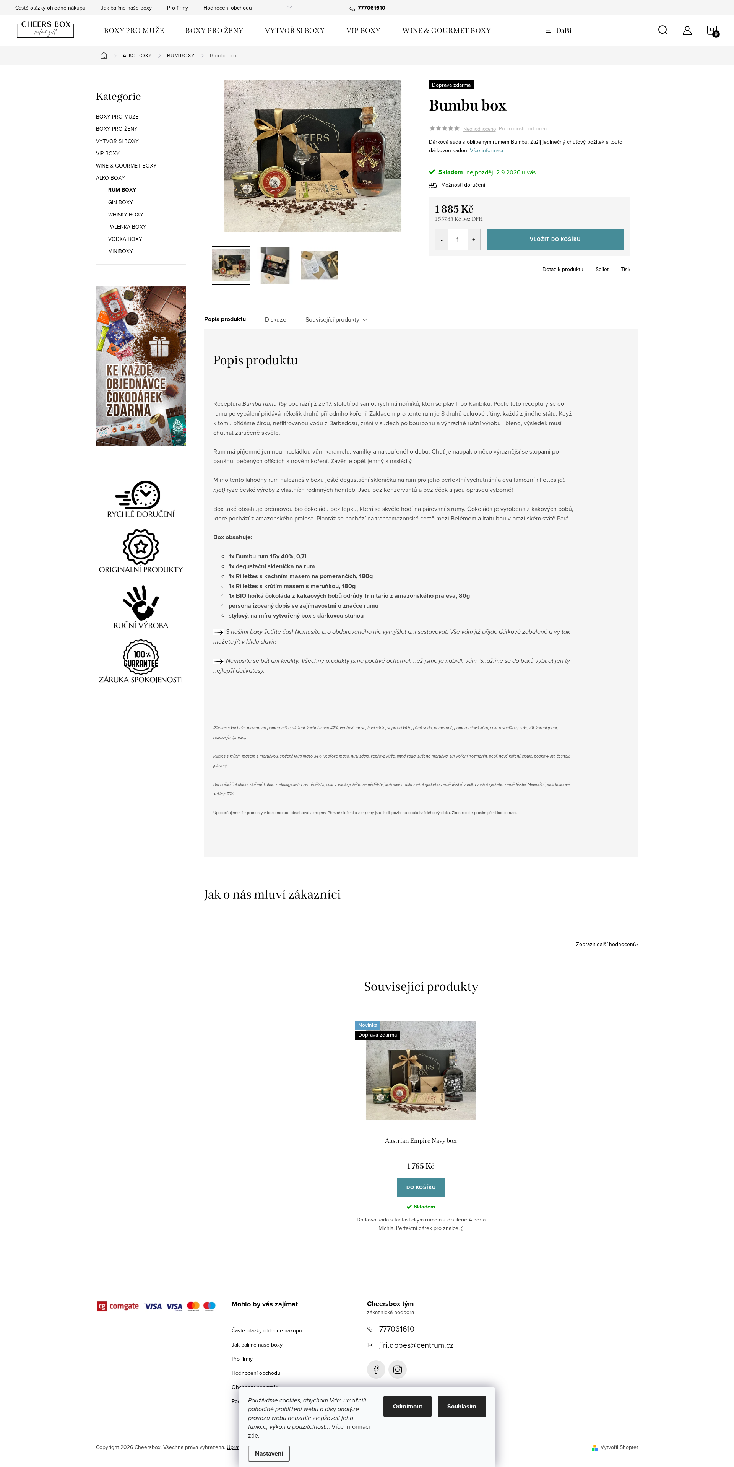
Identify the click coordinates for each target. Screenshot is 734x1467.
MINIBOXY (120, 251)
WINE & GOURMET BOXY (126, 165)
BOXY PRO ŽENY (117, 129)
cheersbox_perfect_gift (397, 1369)
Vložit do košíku (555, 239)
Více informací (486, 150)
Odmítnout (407, 1406)
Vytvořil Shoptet (619, 1447)
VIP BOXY (108, 153)
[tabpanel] (421, 1132)
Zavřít (471, 267)
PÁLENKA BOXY (127, 227)
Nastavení (269, 1453)
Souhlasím (461, 1406)
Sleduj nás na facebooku (376, 1369)
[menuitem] (134, 30)
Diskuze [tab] (275, 319)
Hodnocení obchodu (227, 7)
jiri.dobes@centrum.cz (416, 1344)
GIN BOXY (120, 202)
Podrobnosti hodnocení (523, 129)
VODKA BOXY (125, 239)
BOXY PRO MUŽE (117, 116)
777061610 (396, 1328)
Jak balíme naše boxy (126, 7)
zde (253, 1435)
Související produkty (332, 319)
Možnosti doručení (463, 185)
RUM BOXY (122, 190)
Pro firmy (177, 7)
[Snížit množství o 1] (441, 239)
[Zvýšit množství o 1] (474, 239)
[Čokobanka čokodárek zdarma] (141, 366)
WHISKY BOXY (125, 214)
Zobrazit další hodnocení (605, 944)
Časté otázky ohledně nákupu (50, 7)
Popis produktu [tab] (225, 319)
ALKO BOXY (110, 178)
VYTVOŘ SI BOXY (117, 141)
